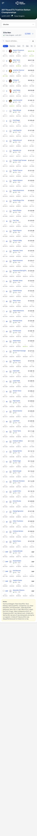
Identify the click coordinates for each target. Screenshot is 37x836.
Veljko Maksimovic (18, 311)
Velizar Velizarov (18, 180)
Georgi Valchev (17, 451)
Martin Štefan (17, 210)
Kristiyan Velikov (18, 441)
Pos (5, 46)
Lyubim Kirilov (17, 491)
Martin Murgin (17, 471)
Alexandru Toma (18, 250)
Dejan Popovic (17, 230)
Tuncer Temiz (17, 431)
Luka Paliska (16, 90)
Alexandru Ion (17, 150)
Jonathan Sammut (18, 70)
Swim (18, 46)
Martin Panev (17, 541)
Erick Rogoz (16, 120)
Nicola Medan (17, 561)
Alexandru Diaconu (18, 590)
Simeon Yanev (17, 391)
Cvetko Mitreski (17, 551)
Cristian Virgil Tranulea (19, 160)
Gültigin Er (16, 80)
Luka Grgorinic (17, 130)
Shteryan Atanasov (19, 481)
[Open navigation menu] (3, 3)
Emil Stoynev (17, 570)
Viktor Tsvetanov (18, 521)
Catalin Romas (17, 290)
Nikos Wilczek (17, 110)
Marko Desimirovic (18, 190)
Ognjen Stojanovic (18, 50)
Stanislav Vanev (17, 280)
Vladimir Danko (17, 580)
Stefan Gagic (17, 461)
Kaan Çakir (16, 371)
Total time (12, 46)
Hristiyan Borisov (18, 531)
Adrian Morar (17, 341)
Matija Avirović (17, 140)
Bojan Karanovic (18, 260)
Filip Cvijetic (16, 401)
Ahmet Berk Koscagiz (19, 351)
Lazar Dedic (16, 381)
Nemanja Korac (17, 320)
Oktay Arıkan (17, 300)
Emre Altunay (17, 501)
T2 (31, 46)
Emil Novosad (17, 331)
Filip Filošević (17, 361)
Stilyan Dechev (17, 411)
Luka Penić (16, 421)
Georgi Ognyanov (18, 511)
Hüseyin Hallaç (17, 240)
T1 (23, 46)
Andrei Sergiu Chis (18, 200)
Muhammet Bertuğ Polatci (20, 270)
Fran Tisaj (16, 220)
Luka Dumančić (17, 100)
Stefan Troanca (17, 170)
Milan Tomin (16, 60)
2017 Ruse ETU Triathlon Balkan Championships (16, 11)
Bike (27, 46)
